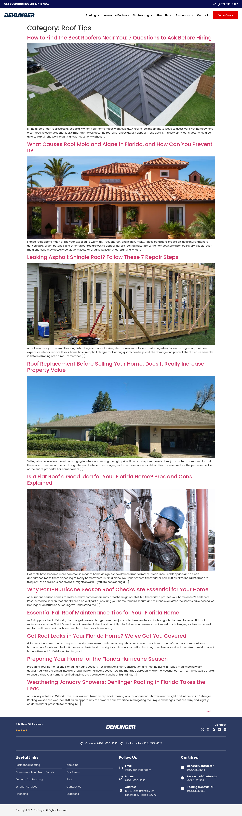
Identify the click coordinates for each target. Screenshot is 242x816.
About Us (162, 15)
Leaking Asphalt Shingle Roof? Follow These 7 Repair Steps (102, 257)
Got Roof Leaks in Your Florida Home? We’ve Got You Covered (106, 635)
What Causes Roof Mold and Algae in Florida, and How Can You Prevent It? (119, 147)
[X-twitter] (202, 729)
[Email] (121, 767)
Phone (129, 776)
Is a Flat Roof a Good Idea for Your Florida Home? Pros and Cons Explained (109, 479)
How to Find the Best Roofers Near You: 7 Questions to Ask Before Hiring (119, 37)
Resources (183, 15)
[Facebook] (225, 729)
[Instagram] (208, 729)
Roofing (91, 15)
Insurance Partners (116, 15)
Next (210, 711)
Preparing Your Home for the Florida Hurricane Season (97, 659)
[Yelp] (213, 729)
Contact (202, 15)
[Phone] (121, 778)
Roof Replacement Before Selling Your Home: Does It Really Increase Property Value (115, 367)
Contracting (141, 15)
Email (128, 766)
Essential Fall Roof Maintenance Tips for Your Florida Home (103, 612)
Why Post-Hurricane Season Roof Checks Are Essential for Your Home (118, 589)
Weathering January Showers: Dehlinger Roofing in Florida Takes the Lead (116, 685)
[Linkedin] (219, 729)
